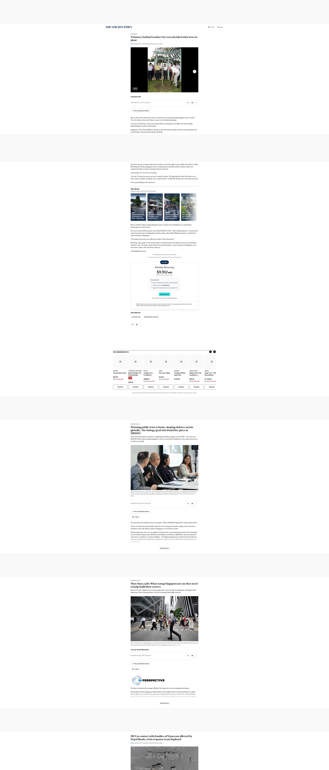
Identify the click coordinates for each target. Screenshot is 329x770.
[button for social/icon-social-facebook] (192, 102)
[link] (119, 27)
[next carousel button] (194, 71)
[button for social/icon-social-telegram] (188, 102)
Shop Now (120, 387)
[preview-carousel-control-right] (195, 207)
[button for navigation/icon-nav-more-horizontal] (196, 102)
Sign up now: (134, 44)
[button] (211, 27)
